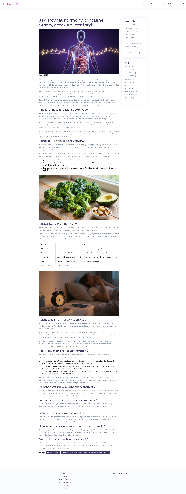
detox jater (83, 452)
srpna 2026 (129, 67)
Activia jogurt (147, 4)
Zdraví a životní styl (132, 53)
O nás (65, 476)
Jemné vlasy (158, 4)
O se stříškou (168, 4)
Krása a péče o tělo (132, 37)
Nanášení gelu (180, 4)
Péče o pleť (129, 25)
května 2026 (130, 76)
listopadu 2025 (130, 95)
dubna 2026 (129, 79)
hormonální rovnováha (69, 452)
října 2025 (129, 98)
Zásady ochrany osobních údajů (65, 482)
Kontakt (65, 488)
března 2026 (130, 82)
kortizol (106, 452)
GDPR (65, 485)
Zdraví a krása (130, 50)
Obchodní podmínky (65, 479)
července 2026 (130, 70)
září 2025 (128, 101)
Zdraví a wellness (131, 28)
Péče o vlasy (130, 40)
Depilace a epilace (131, 47)
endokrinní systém (95, 452)
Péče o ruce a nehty (132, 44)
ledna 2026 (129, 88)
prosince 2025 (130, 91)
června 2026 (130, 73)
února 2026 (129, 85)
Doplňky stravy (130, 31)
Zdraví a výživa (130, 34)
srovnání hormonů (53, 452)
